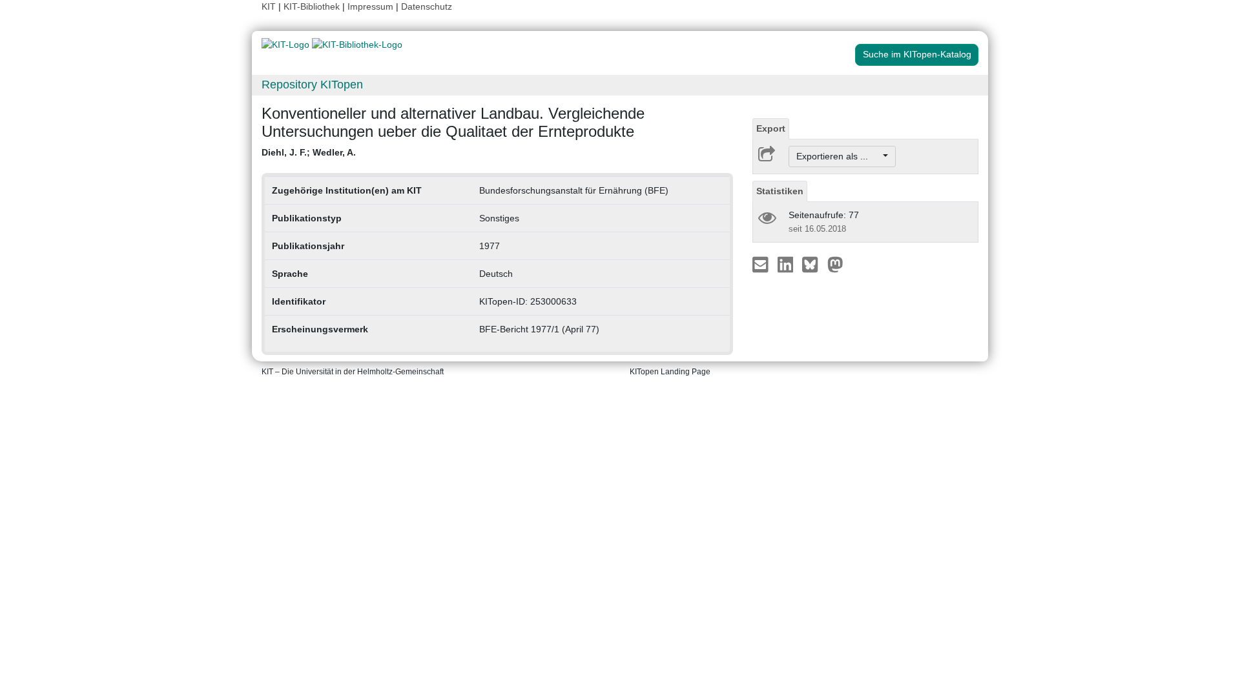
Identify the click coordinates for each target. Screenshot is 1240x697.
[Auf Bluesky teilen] (813, 264)
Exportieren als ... (838, 156)
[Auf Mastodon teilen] (835, 264)
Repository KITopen (312, 84)
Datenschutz (426, 6)
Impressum (370, 6)
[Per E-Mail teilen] (761, 264)
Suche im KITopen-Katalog (917, 54)
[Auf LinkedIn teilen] (787, 264)
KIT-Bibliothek (313, 6)
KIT (269, 6)
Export (770, 128)
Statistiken (779, 191)
